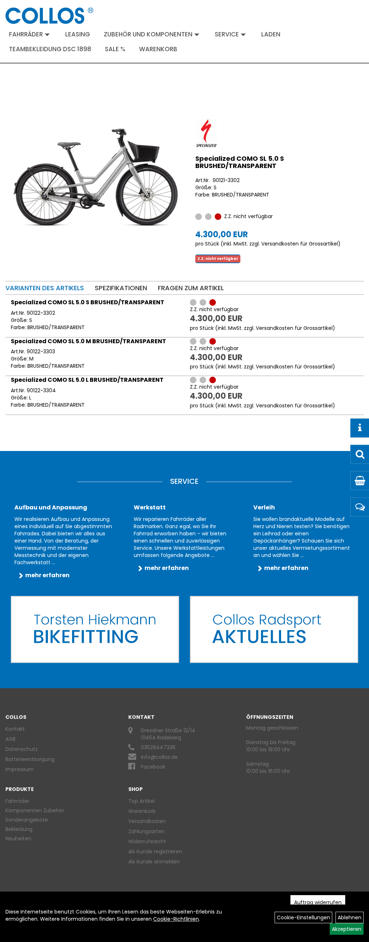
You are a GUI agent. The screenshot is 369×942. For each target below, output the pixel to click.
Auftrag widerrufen (318, 902)
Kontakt (15, 729)
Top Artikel (141, 801)
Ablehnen (349, 917)
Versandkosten (147, 821)
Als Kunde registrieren (155, 851)
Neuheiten (18, 838)
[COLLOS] (49, 16)
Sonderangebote (26, 819)
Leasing (77, 34)
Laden (270, 34)
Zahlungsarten (146, 831)
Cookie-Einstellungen (303, 917)
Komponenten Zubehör (34, 810)
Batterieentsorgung (29, 759)
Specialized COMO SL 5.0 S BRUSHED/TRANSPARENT (239, 162)
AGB (10, 739)
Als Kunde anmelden (154, 861)
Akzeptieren (346, 929)
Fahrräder (26, 34)
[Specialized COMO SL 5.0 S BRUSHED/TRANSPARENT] (96, 177)
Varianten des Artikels (44, 287)
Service (227, 34)
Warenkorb (158, 49)
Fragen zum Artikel (191, 287)
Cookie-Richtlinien (176, 919)
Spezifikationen (121, 287)
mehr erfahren (47, 575)
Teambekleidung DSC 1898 (50, 49)
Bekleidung (18, 829)
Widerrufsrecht (147, 841)
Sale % (115, 49)
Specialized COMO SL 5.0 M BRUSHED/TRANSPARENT (88, 341)
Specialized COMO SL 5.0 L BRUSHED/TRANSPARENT (87, 380)
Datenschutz (21, 749)
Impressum (19, 769)
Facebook (153, 766)
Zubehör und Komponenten (148, 34)
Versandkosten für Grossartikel (299, 243)
